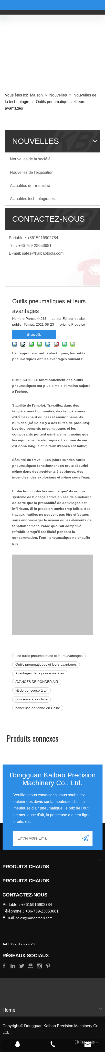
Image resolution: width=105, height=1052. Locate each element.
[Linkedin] (13, 966)
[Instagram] (39, 966)
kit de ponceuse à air (31, 690)
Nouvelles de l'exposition (31, 172)
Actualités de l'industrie (30, 185)
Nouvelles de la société (30, 159)
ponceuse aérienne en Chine (37, 708)
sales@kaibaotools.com (42, 253)
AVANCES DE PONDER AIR (36, 682)
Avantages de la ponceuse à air (39, 673)
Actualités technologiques (32, 199)
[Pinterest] (48, 966)
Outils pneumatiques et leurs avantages (46, 664)
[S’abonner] (85, 838)
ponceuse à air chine (31, 699)
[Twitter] (22, 966)
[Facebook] (4, 966)
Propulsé (78, 324)
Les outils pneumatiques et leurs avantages (49, 656)
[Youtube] (31, 966)
